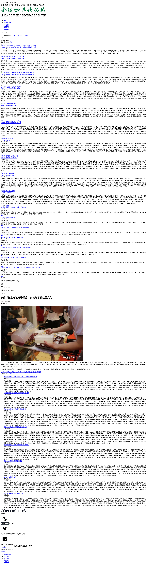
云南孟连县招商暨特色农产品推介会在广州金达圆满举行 (16, 247)
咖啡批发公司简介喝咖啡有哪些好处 (13, 493)
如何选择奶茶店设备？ (7, 140)
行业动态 (19, 35)
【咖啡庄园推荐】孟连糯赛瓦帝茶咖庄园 (12, 237)
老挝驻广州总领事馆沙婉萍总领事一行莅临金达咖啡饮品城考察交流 (19, 47)
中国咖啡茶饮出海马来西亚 (8, 217)
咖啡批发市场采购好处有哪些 (9, 105)
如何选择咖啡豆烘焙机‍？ (7, 192)
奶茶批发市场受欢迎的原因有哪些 (13, 461)
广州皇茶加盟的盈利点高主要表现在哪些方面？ (16, 393)
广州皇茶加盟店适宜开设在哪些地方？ (11, 123)
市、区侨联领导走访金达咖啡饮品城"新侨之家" (13, 207)
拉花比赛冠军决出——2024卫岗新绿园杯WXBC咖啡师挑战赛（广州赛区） (21, 267)
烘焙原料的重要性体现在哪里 (9, 158)
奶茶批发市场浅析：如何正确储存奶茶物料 (15, 427)
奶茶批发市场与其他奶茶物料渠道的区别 (15, 409)
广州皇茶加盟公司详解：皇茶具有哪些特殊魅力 (16, 445)
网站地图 (3, 548)
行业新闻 (26, 35)
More (2, 215)
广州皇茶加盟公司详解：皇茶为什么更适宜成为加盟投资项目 (20, 377)
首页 (5, 20)
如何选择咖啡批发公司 (10, 477)
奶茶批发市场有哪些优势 (7, 175)
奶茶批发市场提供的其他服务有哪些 (10, 88)
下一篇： (29, 372)
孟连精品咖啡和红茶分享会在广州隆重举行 (12, 58)
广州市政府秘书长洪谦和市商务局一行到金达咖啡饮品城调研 (17, 74)
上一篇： (9, 372)
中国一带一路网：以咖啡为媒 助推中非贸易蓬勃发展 (15, 227)
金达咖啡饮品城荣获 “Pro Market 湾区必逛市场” (13, 257)
